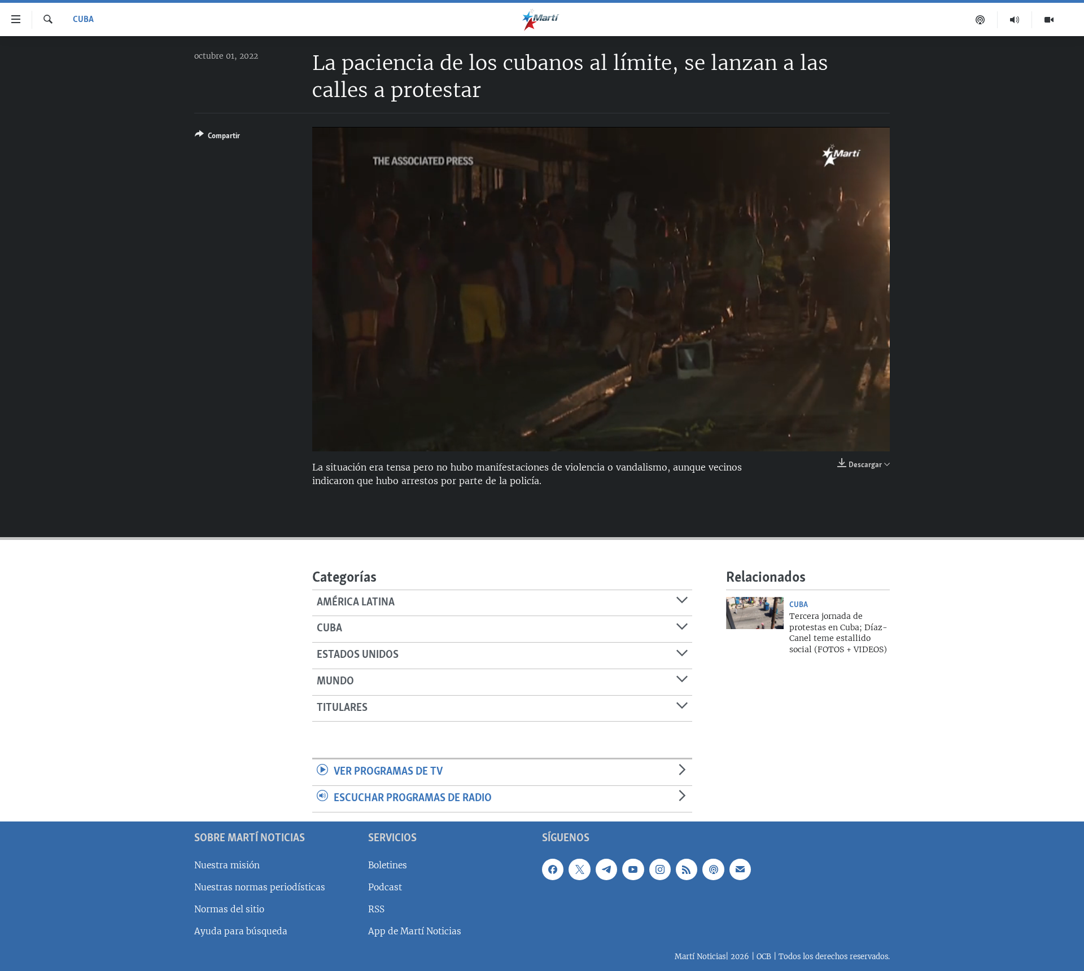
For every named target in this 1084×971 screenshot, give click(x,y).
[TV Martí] (1049, 19)
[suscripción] (740, 869)
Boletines (387, 864)
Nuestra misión (227, 864)
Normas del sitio (229, 909)
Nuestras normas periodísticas (259, 886)
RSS (376, 909)
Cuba (83, 19)
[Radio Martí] (1015, 19)
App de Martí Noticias (414, 931)
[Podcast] (980, 19)
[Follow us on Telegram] (606, 869)
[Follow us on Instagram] (660, 869)
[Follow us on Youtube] (633, 869)
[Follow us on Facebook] (552, 869)
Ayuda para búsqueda (240, 931)
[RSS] (686, 869)
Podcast (385, 886)
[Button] (217, 137)
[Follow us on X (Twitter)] (579, 869)
